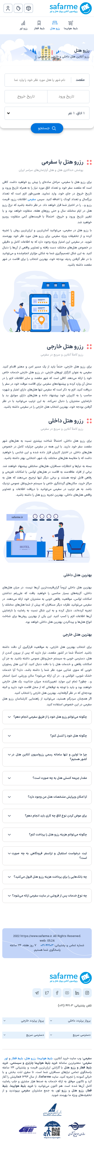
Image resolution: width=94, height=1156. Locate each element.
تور (6, 1058)
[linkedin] (77, 993)
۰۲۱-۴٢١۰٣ (47, 945)
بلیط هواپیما (71, 28)
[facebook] (57, 993)
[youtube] (67, 993)
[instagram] (87, 993)
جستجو (44, 128)
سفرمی (32, 199)
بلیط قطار (39, 28)
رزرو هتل (55, 28)
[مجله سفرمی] (28, 8)
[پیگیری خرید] (18, 8)
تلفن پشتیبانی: (75, 1005)
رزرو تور (23, 28)
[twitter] (47, 993)
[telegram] (37, 993)
